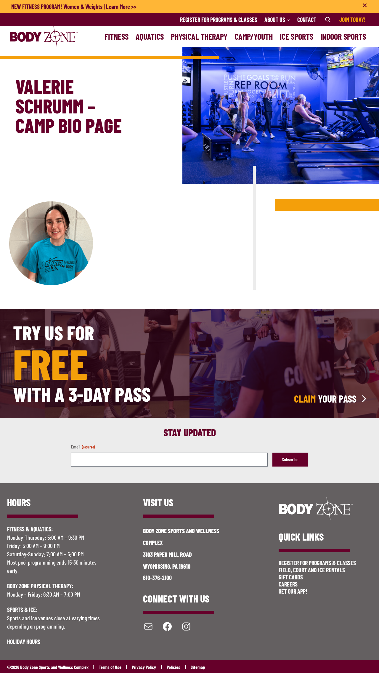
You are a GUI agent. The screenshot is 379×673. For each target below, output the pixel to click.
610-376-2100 (157, 577)
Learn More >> (121, 6)
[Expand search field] (327, 19)
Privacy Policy (144, 667)
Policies (173, 667)
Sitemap (198, 667)
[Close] (365, 6)
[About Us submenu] (288, 19)
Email (83, 446)
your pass (325, 399)
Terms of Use (110, 667)
